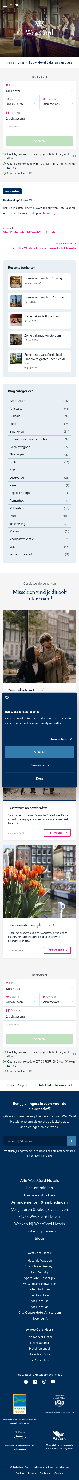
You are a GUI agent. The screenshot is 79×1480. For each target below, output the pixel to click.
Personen (15, 112)
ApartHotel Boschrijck (39, 1278)
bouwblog (49, 213)
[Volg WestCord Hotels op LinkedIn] (34, 1382)
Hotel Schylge (39, 1272)
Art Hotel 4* (39, 1307)
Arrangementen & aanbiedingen (39, 1202)
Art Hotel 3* (39, 1301)
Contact (58, 1473)
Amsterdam (12, 191)
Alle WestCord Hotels (39, 1180)
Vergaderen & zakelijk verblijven (39, 1209)
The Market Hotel (39, 1337)
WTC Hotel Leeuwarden (39, 1284)
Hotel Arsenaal (39, 1348)
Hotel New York (39, 1354)
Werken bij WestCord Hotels (39, 1223)
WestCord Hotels (28, 1467)
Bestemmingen (39, 1187)
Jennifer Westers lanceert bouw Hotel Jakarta (44, 248)
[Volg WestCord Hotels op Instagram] (44, 1382)
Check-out (51, 98)
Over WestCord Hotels (39, 1216)
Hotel (12, 85)
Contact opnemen (39, 1231)
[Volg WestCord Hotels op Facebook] (25, 1382)
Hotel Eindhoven (39, 1289)
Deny (39, 778)
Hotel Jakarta (39, 1343)
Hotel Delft (40, 1318)
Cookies (20, 1473)
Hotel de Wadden (39, 1260)
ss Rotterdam (39, 1360)
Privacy (32, 1473)
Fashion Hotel (39, 1295)
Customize (37, 765)
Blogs (39, 1238)
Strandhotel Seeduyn (39, 1266)
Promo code (12, 126)
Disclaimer (45, 1473)
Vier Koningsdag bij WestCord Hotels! (29, 232)
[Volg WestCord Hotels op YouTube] (53, 1382)
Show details (58, 739)
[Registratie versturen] (71, 1141)
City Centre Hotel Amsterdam (39, 1312)
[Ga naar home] (39, 29)
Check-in (14, 98)
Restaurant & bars (39, 1195)
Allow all (39, 752)
